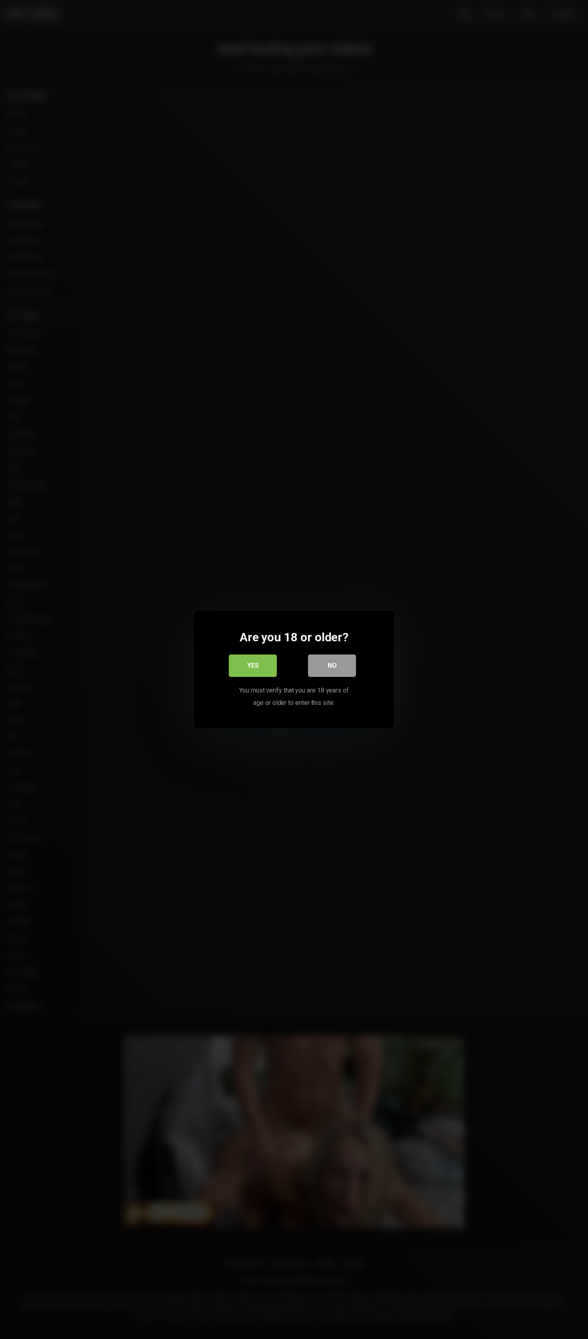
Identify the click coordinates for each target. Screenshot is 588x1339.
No (332, 665)
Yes (253, 665)
